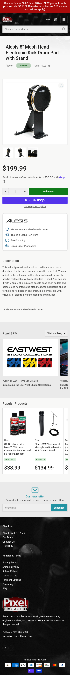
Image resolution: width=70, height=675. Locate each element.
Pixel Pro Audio (39, 659)
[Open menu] (64, 19)
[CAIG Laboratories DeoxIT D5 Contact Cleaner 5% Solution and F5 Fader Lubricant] (17, 423)
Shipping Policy (10, 566)
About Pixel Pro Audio (14, 533)
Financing (7, 584)
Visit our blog (54, 333)
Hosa (6, 440)
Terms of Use (9, 575)
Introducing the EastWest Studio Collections (27, 385)
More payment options (35, 206)
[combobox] (35, 29)
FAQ (4, 588)
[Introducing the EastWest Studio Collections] (30, 357)
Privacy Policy (10, 562)
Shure (37, 440)
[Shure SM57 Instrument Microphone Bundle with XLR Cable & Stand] (48, 423)
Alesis (9, 65)
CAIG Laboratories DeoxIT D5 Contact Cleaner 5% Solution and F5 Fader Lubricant (17, 449)
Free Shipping (18, 240)
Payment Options (11, 579)
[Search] (63, 29)
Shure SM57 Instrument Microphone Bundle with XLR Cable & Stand (48, 447)
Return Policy (9, 571)
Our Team (7, 537)
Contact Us (8, 541)
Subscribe (59, 507)
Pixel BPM (7, 546)
